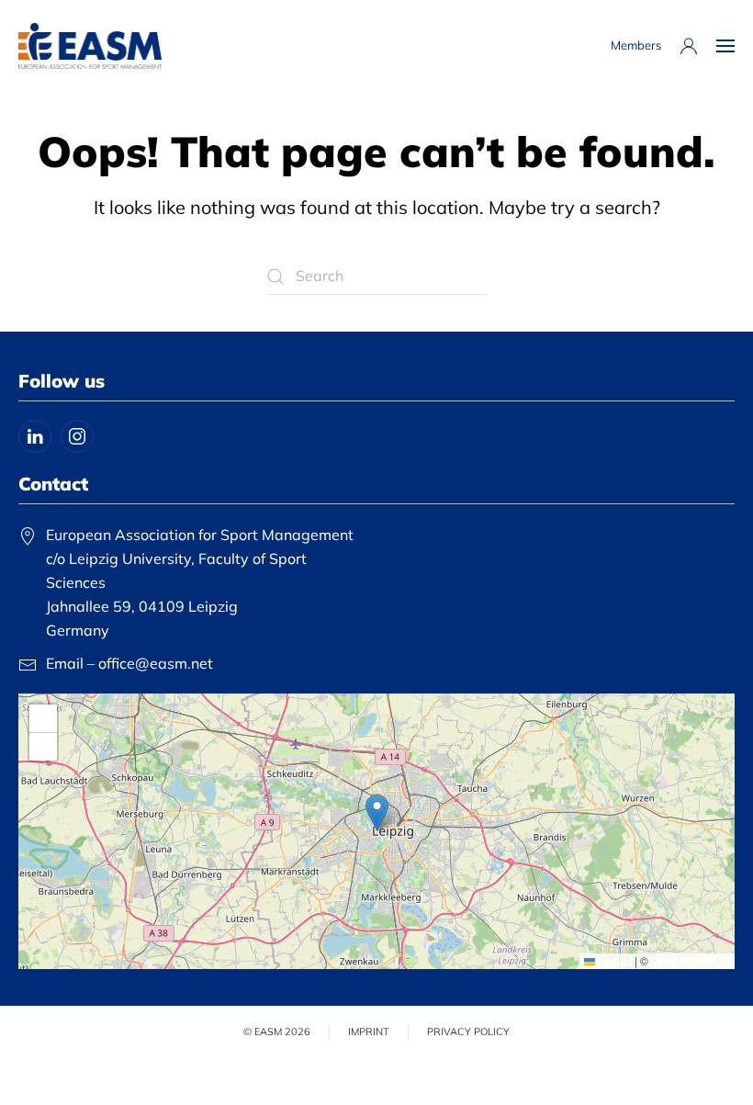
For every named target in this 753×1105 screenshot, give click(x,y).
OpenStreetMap (690, 960)
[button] (725, 46)
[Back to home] (90, 46)
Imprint (368, 1031)
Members (636, 45)
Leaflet (613, 960)
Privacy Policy (468, 1031)
